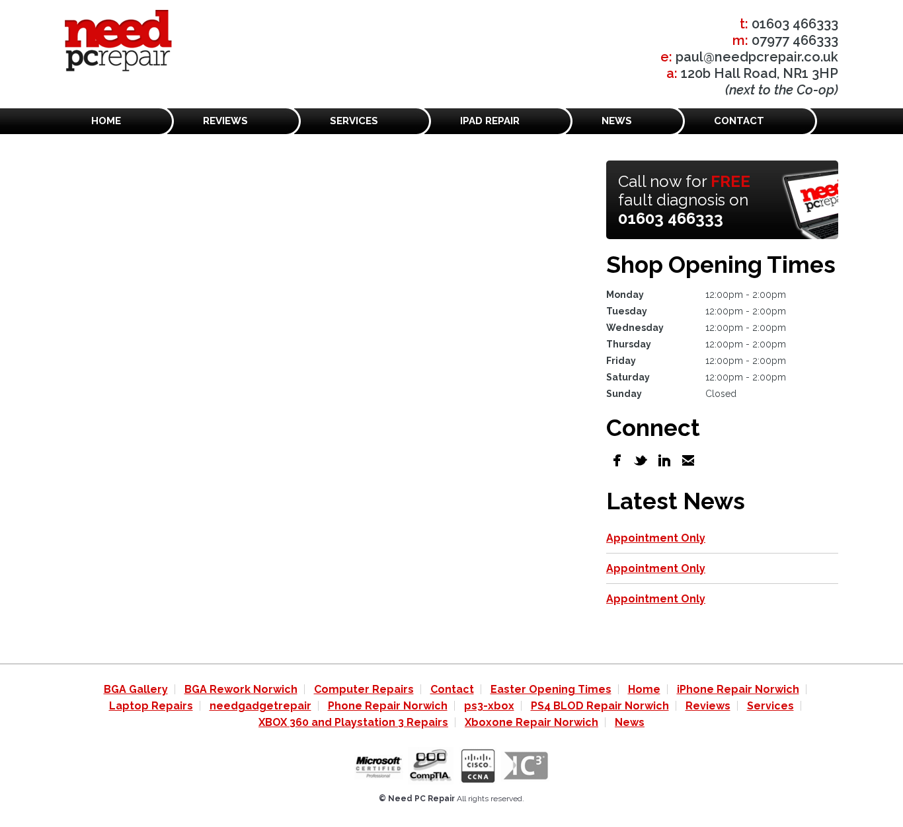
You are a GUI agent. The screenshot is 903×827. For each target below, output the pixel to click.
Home (106, 121)
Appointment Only (655, 538)
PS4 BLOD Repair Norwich (600, 706)
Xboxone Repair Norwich (531, 722)
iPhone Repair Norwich (738, 689)
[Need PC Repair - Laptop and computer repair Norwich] (118, 43)
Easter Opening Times (551, 689)
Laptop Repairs (151, 706)
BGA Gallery (136, 689)
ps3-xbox (489, 706)
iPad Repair (490, 121)
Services (354, 121)
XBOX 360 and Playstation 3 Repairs (353, 722)
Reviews (225, 121)
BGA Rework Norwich (240, 689)
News (617, 121)
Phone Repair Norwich (388, 706)
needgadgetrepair (260, 706)
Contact (739, 121)
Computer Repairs (364, 689)
